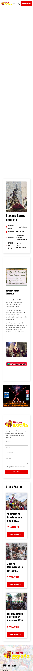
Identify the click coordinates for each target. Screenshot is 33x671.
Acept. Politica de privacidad (16, 467)
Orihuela (21, 300)
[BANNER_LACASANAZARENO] (16, 277)
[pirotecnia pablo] (16, 395)
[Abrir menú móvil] (14, 3)
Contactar (27, 3)
